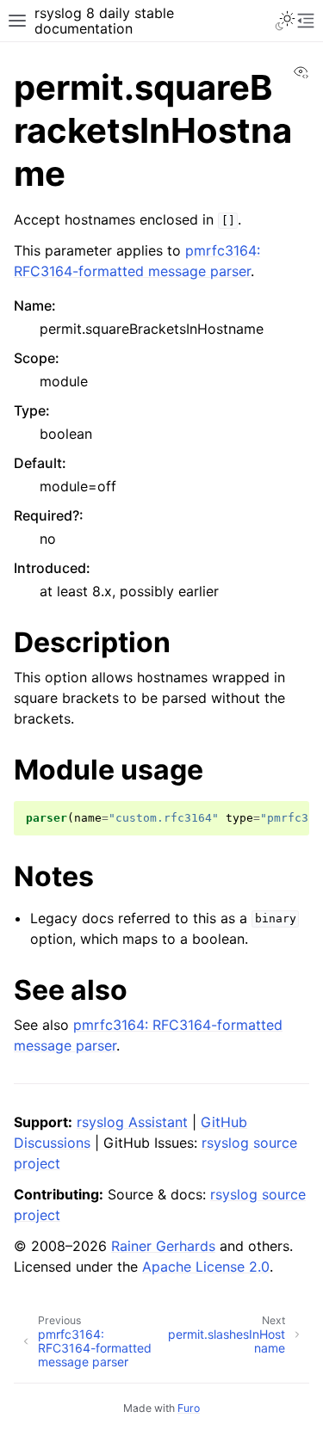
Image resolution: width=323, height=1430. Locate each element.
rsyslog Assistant (132, 1122)
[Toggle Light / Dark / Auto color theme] (285, 20)
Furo (188, 1408)
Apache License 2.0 (206, 1266)
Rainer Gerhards (163, 1245)
